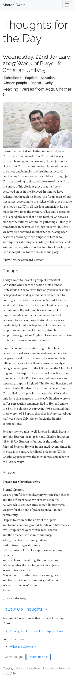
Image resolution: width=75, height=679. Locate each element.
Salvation (48, 78)
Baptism (31, 78)
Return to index (38, 657)
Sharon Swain (14, 5)
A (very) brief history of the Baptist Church (37, 631)
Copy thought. (14, 657)
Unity (49, 83)
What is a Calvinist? (23, 647)
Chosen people (15, 83)
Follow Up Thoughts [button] (23, 609)
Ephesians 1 (12, 78)
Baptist (36, 83)
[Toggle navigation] (67, 4)
